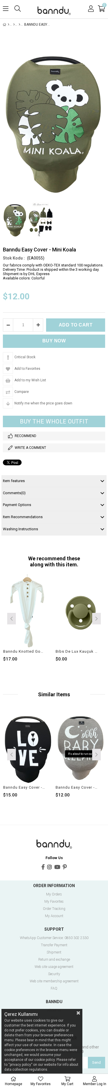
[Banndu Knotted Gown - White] (28, 611)
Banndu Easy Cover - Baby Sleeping (77, 787)
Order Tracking (54, 909)
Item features (14, 481)
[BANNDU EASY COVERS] (19, 24)
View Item (38, 618)
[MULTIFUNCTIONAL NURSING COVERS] (14, 24)
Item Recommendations (23, 517)
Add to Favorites (28, 618)
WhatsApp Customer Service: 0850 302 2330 (54, 938)
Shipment (54, 952)
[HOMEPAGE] (8, 24)
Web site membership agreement (54, 981)
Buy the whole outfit (54, 421)
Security (54, 974)
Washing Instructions (20, 529)
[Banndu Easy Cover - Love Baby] (28, 747)
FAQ (54, 988)
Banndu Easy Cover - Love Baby (24, 787)
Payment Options (17, 505)
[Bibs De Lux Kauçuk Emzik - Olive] (80, 611)
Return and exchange (54, 960)
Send (96, 1062)
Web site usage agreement (54, 967)
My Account (54, 916)
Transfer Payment (54, 945)
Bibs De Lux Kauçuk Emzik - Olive (77, 651)
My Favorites (54, 902)
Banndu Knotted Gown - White (24, 651)
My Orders (54, 894)
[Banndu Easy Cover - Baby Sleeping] (80, 747)
